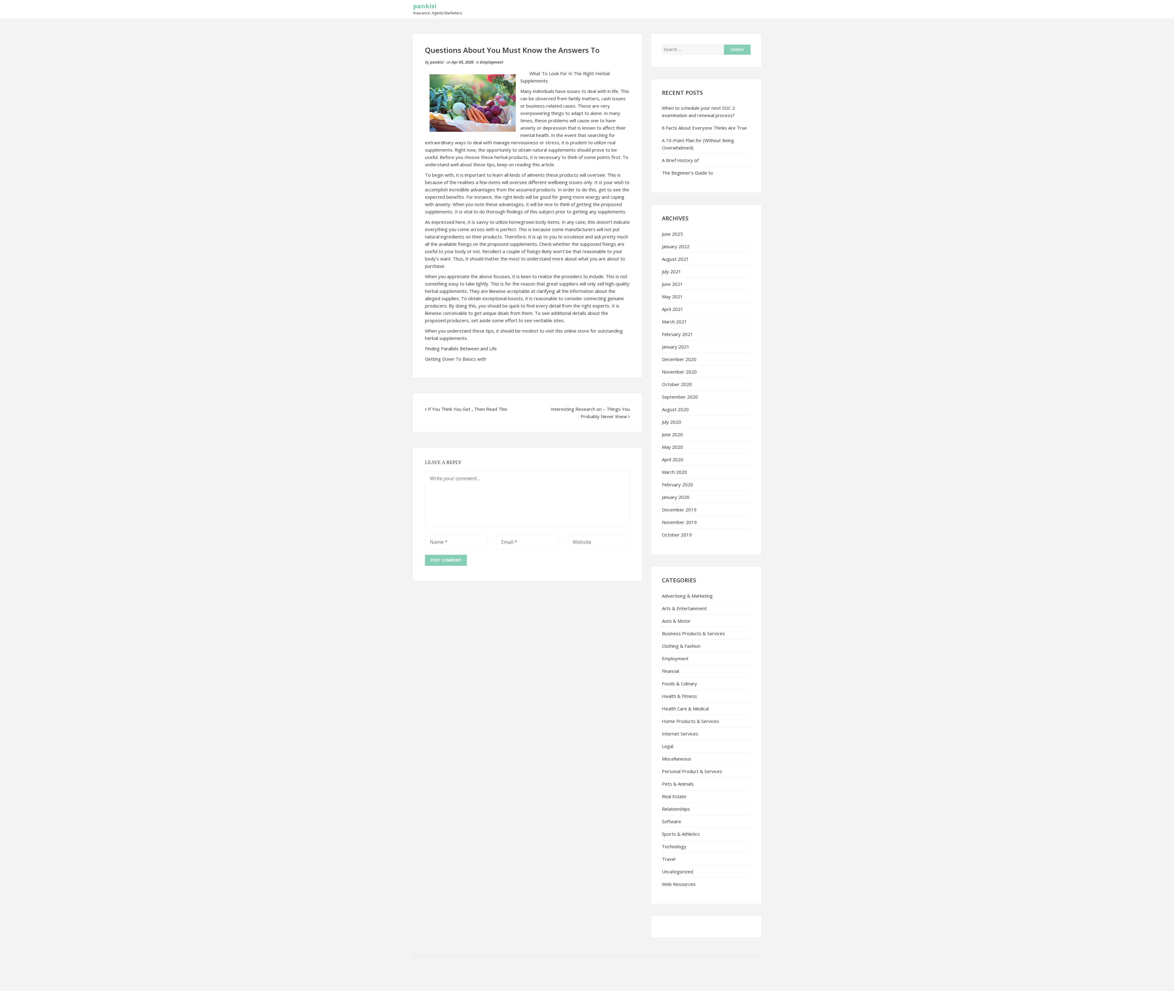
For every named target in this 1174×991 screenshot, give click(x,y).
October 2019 (677, 535)
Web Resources (679, 884)
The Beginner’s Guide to (687, 173)
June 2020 (672, 434)
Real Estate (674, 796)
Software (671, 821)
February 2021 (677, 334)
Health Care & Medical (685, 708)
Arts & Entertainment (684, 608)
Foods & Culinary (679, 683)
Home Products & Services (690, 721)
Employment (491, 62)
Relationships (676, 809)
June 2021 (672, 284)
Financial (670, 671)
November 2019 (679, 522)
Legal (667, 746)
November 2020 (679, 372)
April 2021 (672, 309)
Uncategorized (677, 871)
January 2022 (675, 246)
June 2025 (672, 234)
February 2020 (677, 484)
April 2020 (672, 459)
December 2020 (679, 359)
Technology (674, 846)
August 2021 (675, 259)
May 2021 (672, 296)
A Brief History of (680, 160)
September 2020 (680, 397)
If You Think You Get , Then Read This (467, 409)
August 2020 (675, 409)
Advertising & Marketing (687, 596)
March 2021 (674, 322)
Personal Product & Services (692, 771)
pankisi (425, 6)
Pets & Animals (678, 784)
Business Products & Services (693, 633)
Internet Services (680, 734)
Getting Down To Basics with (455, 359)
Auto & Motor (676, 621)
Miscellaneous (676, 759)
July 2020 (671, 422)
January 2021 (675, 347)
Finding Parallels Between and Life (461, 348)
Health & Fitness (679, 696)
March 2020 (674, 472)
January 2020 (675, 497)
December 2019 (679, 510)
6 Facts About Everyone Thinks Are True (704, 128)
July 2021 (671, 271)
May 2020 (672, 447)
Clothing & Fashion (681, 646)
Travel (668, 859)
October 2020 (677, 384)
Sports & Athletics (681, 834)
